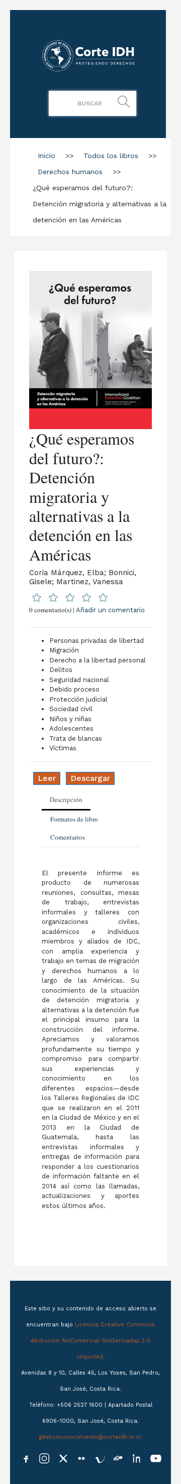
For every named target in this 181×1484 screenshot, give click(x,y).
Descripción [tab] (66, 799)
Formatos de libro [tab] (74, 819)
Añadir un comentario (110, 610)
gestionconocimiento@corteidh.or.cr (90, 1437)
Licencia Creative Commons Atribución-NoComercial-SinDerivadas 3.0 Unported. (93, 1340)
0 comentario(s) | (87, 609)
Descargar (90, 778)
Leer (47, 778)
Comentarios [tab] (67, 837)
